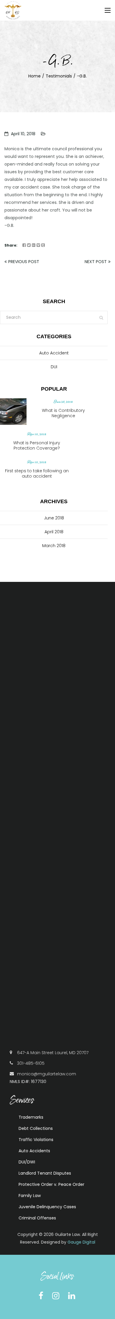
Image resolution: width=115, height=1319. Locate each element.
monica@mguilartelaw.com (46, 1074)
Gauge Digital (81, 1242)
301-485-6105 (31, 1063)
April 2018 (54, 532)
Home (34, 76)
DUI (54, 367)
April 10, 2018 (23, 134)
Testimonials (59, 76)
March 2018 (53, 546)
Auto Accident (54, 353)
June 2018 (54, 518)
